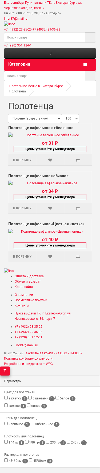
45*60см (17, 461)
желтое (16, 406)
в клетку (17, 398)
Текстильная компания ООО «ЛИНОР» (53, 353)
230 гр (56, 443)
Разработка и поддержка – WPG (28, 364)
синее (37, 406)
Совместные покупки (31, 300)
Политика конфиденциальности (28, 358)
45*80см (41, 461)
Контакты (22, 305)
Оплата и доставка (29, 276)
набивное (18, 424)
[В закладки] (50, 160)
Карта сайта (24, 287)
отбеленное (46, 424)
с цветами (42, 398)
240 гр (77, 443)
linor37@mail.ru (15, 18)
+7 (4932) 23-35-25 (18, 29)
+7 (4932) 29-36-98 (46, 29)
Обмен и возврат (28, 281)
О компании (24, 295)
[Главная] (9, 24)
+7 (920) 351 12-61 (18, 45)
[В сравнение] (78, 160)
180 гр (36, 443)
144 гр (15, 443)
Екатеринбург (14, 3)
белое (66, 398)
